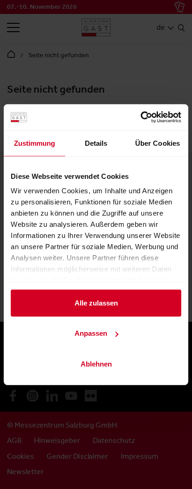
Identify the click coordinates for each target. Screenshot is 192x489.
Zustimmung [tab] (34, 143)
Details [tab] (96, 143)
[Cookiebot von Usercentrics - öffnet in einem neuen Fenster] (140, 117)
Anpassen (91, 333)
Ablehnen (96, 363)
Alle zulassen (96, 302)
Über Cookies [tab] (157, 143)
